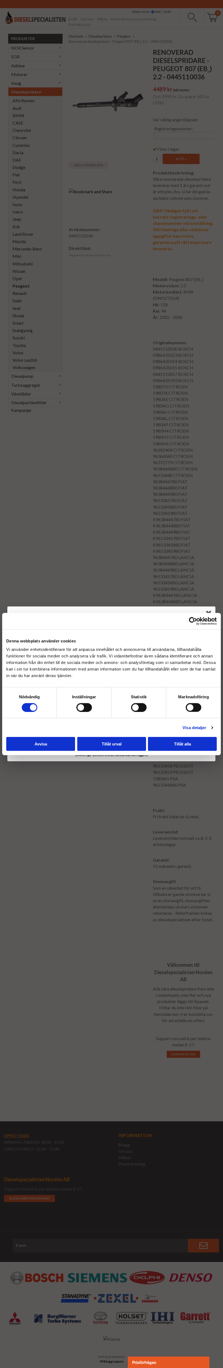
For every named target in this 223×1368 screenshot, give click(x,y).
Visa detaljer (194, 727)
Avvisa (41, 744)
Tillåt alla (182, 744)
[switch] (84, 707)
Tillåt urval (112, 744)
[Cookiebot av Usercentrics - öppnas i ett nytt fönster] (193, 621)
